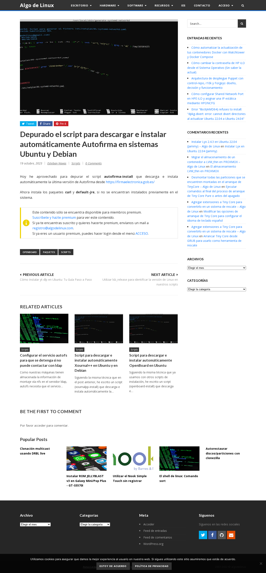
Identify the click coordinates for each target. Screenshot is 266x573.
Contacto (202, 5)
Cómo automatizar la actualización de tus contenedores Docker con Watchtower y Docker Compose (216, 52)
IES (183, 5)
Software (135, 5)
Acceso (225, 5)
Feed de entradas (155, 531)
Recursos (162, 5)
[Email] (231, 535)
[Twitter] (203, 535)
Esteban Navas (56, 163)
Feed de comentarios (157, 537)
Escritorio (80, 5)
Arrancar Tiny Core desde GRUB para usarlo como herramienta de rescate (214, 240)
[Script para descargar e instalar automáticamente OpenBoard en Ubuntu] (153, 328)
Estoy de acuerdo (113, 566)
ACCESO (141, 233)
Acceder (148, 524)
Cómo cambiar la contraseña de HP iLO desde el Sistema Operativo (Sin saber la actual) (216, 67)
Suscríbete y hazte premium (54, 217)
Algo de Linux (37, 5)
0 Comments (93, 163)
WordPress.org (153, 544)
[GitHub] (222, 535)
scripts (66, 252)
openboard (30, 252)
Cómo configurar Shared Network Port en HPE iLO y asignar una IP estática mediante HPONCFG (215, 98)
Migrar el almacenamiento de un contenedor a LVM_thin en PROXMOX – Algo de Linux (213, 161)
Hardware (108, 5)
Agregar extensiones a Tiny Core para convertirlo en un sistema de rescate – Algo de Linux (216, 206)
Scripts (75, 163)
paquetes (49, 252)
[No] (261, 563)
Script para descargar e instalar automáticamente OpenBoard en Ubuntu (150, 360)
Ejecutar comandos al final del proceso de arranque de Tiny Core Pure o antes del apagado (216, 191)
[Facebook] (212, 535)
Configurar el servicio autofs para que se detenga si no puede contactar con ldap (43, 360)
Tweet (30, 124)
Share (46, 124)
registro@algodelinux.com (52, 228)
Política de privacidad (152, 566)
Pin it (63, 124)
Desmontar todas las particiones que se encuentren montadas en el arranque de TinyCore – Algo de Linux (216, 182)
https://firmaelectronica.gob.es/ (130, 182)
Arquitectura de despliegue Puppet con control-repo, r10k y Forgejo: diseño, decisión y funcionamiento (215, 83)
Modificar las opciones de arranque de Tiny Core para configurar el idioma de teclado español (214, 216)
